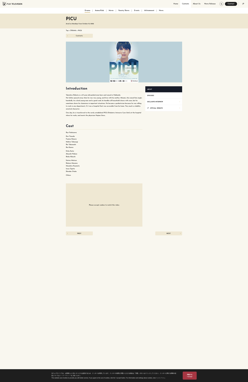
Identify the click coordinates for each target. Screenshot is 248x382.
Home (175, 4)
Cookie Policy (160, 378)
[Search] (221, 4)
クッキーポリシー (65, 375)
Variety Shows (123, 10)
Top (67, 30)
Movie (111, 10)
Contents (185, 4)
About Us (196, 4)
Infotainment (149, 10)
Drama (87, 10)
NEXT (169, 233)
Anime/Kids (99, 10)
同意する (189, 375)
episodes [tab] (150, 95)
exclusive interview (155, 102)
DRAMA (73, 30)
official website (156, 108)
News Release (210, 4)
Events (136, 10)
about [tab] (149, 89)
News (161, 10)
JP (243, 4)
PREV (79, 233)
